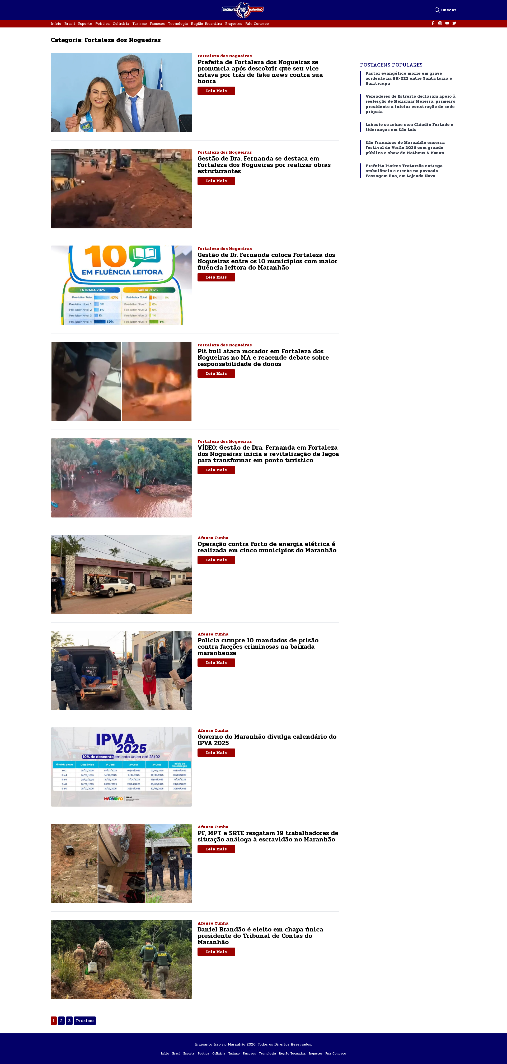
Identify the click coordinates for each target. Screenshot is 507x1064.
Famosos (157, 23)
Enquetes (233, 23)
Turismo (139, 23)
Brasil (69, 23)
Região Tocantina (206, 23)
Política (102, 23)
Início (56, 23)
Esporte (85, 23)
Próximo (85, 1020)
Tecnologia (178, 23)
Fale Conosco (257, 23)
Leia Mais (216, 90)
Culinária (121, 23)
